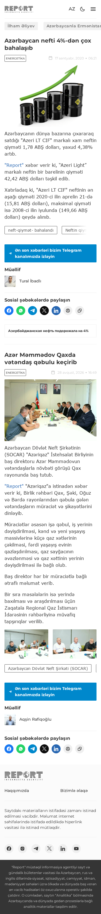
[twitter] (44, 310)
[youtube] (76, 848)
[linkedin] (56, 310)
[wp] (20, 310)
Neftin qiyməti (79, 230)
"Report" (14, 165)
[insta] (22, 848)
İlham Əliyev (21, 25)
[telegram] (32, 310)
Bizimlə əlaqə (74, 790)
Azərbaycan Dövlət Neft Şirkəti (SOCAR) (48, 668)
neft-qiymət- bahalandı (31, 230)
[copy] (79, 310)
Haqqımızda (16, 790)
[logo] (18, 9)
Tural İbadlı (30, 281)
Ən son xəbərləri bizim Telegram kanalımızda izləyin (48, 253)
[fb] (8, 310)
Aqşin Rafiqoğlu (35, 719)
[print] (67, 310)
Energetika (15, 58)
